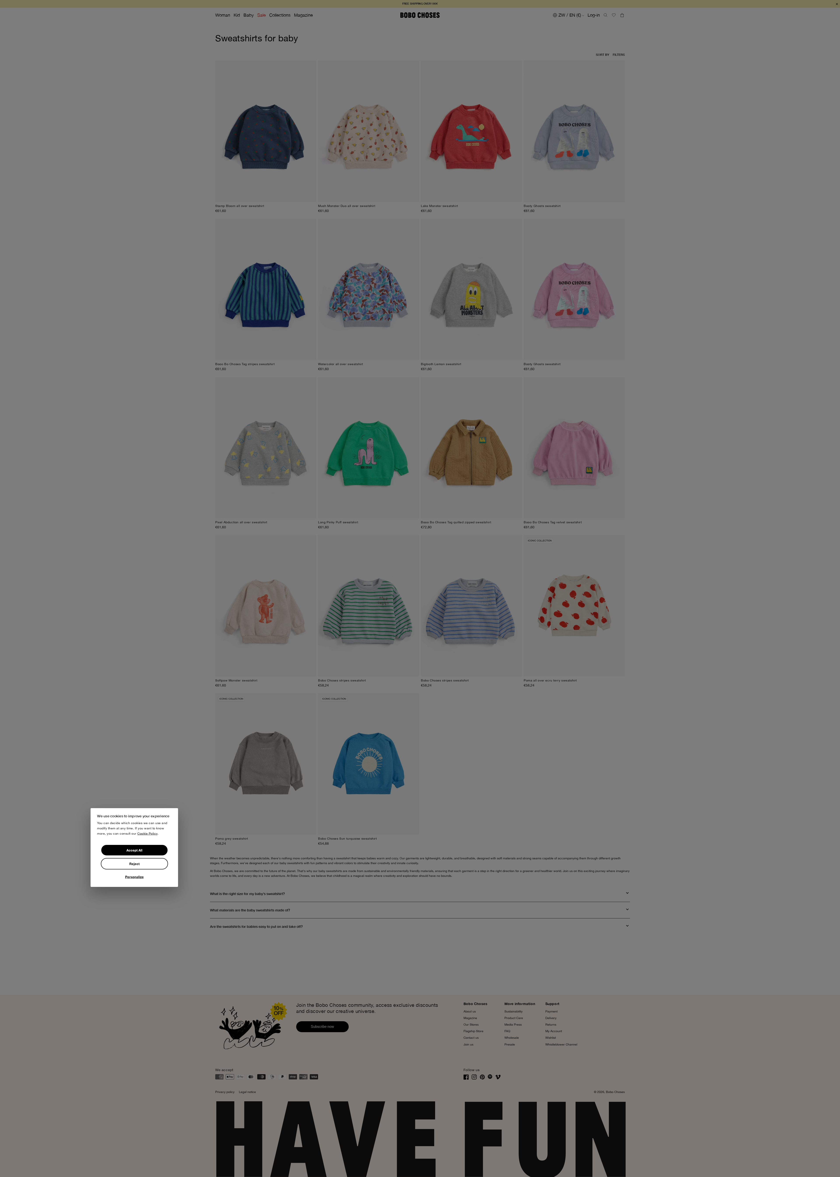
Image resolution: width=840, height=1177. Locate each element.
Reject (134, 863)
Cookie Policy (147, 833)
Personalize (134, 877)
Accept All (134, 850)
